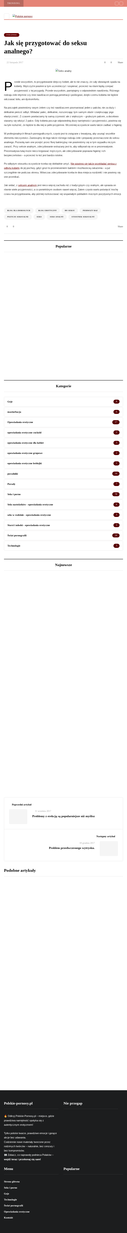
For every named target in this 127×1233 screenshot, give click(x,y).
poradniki (11, 35)
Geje (6, 1193)
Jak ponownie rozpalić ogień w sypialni (78, 872)
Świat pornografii (19, 631)
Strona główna (12, 1181)
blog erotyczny (47, 210)
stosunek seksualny (83, 217)
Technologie (10, 1199)
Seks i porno (16, 902)
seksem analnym (27, 185)
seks (39, 217)
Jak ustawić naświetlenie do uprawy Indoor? (93, 287)
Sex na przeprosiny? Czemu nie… (35, 757)
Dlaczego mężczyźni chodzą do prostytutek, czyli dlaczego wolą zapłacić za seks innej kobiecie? (31, 349)
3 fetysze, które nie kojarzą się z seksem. (90, 345)
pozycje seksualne (18, 217)
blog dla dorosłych (18, 210)
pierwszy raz (90, 210)
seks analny (57, 217)
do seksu (70, 210)
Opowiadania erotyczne (17, 1211)
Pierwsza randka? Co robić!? (70, 924)
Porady (14, 741)
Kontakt (8, 1217)
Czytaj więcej (58, 895)
